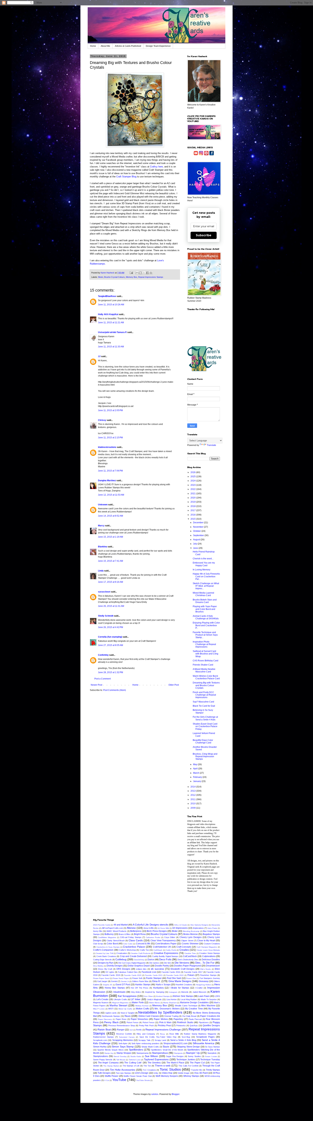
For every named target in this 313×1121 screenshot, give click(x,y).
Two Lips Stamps (123, 1073)
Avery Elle (97, 931)
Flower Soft (137, 978)
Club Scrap (98, 944)
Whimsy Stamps (191, 1076)
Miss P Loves (99, 1009)
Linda (101, 570)
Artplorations (198, 928)
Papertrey (178, 1019)
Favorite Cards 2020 (132, 975)
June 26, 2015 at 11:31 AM (111, 606)
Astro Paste (212, 928)
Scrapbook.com (100, 1040)
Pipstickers (204, 1022)
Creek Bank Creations (106, 956)
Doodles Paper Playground (187, 965)
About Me (105, 46)
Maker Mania (154, 1003)
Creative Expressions (166, 953)
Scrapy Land (160, 1040)
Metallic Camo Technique (186, 1005)
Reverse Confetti (124, 1034)
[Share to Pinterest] (151, 273)
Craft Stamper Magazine (207, 947)
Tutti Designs (104, 1073)
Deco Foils (165, 959)
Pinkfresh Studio (185, 1022)
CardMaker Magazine (107, 937)
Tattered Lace (135, 1060)
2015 (193, 519)
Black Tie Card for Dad (204, 706)
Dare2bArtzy (139, 960)
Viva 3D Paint (201, 1073)
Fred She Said (174, 978)
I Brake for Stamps (179, 988)
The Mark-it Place (175, 1062)
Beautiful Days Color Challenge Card (203, 741)
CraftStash (157, 950)
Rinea (162, 1034)
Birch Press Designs (157, 931)
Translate (211, 445)
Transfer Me (196, 1070)
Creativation (121, 953)
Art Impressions (179, 928)
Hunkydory (158, 988)
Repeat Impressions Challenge (163, 1029)
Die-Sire (167, 963)
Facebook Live (149, 972)
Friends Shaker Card (203, 665)
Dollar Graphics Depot (139, 965)
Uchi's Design (141, 1073)
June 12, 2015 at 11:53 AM (111, 495)
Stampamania (142, 1053)
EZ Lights (110, 972)
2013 (193, 791)
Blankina (102, 546)
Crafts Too (144, 950)
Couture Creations (212, 944)
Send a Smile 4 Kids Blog (183, 1040)
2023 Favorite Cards (101, 925)
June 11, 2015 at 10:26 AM (111, 304)
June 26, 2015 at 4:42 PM (110, 627)
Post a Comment (102, 678)
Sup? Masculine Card (203, 701)
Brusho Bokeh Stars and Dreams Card (205, 601)
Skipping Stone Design (188, 1046)
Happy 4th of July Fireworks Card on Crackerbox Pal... (206, 576)
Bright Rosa (140, 934)
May (195, 764)
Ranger (120, 1029)
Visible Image (183, 1073)
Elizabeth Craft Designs (183, 969)
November (198, 527)
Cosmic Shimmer (190, 943)
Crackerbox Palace (134, 946)
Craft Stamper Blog (126, 176)
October (197, 531)
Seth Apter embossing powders (145, 1043)
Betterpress (135, 931)
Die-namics (154, 963)
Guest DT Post (123, 984)
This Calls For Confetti (188, 1066)
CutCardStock (190, 956)
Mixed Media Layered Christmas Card (203, 594)
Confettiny (103, 655)
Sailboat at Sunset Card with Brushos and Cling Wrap (205, 654)
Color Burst (112, 943)
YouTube (119, 1080)
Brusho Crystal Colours (114, 277)
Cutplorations (208, 956)
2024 (193, 480)
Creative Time (190, 953)
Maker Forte (138, 1002)
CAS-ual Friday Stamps (130, 937)
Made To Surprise (209, 999)
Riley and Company (146, 1034)
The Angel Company (108, 1062)
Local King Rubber (189, 999)
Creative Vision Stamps (209, 953)
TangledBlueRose (107, 296)
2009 (193, 808)
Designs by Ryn (105, 963)
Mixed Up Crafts (125, 1009)
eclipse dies (141, 969)
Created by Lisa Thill (104, 953)
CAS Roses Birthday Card (205, 660)
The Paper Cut (197, 1062)
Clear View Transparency (163, 940)
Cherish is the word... (203, 558)
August (197, 539)
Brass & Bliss (124, 934)
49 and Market (121, 925)
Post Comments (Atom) (114, 690)
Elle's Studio (205, 969)
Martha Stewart (118, 1005)
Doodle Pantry (162, 965)
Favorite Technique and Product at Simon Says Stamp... (205, 635)
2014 (193, 786)
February (198, 777)
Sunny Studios (194, 1056)
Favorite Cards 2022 (175, 975)
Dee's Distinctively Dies (188, 959)
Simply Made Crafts (150, 1047)
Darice (151, 959)
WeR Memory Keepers (167, 1076)
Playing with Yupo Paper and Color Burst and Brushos (205, 609)
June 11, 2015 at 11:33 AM (111, 346)
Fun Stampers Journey (210, 978)
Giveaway (203, 981)
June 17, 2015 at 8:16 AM (110, 582)
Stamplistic (212, 1053)
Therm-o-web (162, 1065)
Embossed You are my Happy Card (204, 564)
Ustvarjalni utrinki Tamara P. (112, 332)
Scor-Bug (186, 1037)
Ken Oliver (148, 996)
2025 (193, 476)
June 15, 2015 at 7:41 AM (110, 561)
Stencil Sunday (120, 1056)
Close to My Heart (206, 940)
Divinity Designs (115, 965)
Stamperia (178, 1053)
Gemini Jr (125, 981)
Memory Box (131, 277)
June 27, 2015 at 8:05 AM (110, 645)
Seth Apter (123, 1043)
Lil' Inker (136, 999)
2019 (193, 502)
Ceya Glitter (169, 937)
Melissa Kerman (142, 1006)
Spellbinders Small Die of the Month (167, 1050)
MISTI (111, 1009)
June (196, 548)
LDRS (217, 996)
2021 (193, 493)
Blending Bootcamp (191, 931)
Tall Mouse (120, 1060)
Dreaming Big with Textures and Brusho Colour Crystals (206, 685)
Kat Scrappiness (127, 996)
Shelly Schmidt (105, 616)
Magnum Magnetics (120, 1003)
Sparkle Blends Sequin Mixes (110, 1050)
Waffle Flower (111, 1076)
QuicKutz (194, 1025)
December (198, 522)
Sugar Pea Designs (175, 1056)
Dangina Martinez (107, 480)
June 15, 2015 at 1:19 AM (110, 537)
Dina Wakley (98, 966)
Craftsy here (156, 166)
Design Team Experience (158, 46)
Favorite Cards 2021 (153, 975)
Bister (100, 277)
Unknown (103, 504)
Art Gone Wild (163, 928)
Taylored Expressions (156, 1059)
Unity (156, 1073)
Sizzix (166, 1046)
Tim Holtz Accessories (122, 1069)
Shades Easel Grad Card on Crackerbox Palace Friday (205, 726)
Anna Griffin (148, 928)
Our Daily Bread (189, 1016)
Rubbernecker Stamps (103, 1037)
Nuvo (128, 1015)
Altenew (131, 927)
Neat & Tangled (127, 1013)
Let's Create (102, 999)
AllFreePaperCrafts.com (112, 928)
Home (93, 46)
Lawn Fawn (204, 996)
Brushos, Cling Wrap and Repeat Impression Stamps (205, 756)
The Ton (147, 1066)
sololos (154, 1094)
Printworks (181, 1025)
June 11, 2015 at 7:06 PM (110, 470)
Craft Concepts (183, 947)
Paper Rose (121, 1019)
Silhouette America (203, 1043)
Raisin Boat (104, 1029)
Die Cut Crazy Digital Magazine (132, 963)
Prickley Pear (164, 1025)
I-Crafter (199, 988)
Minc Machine (208, 1005)
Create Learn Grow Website (208, 950)
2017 (193, 510)
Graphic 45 (107, 985)
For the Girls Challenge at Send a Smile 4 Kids (205, 718)
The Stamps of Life (131, 1066)
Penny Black (111, 1022)
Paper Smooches (139, 1019)
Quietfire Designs (211, 1025)
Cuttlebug (120, 959)
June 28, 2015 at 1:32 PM (110, 672)
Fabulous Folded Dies (128, 972)
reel (131, 1030)
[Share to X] (144, 273)
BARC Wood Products (116, 931)
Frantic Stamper (154, 978)
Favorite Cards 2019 (110, 975)
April (195, 768)
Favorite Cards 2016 (171, 972)
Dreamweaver (213, 965)
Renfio (139, 1030)
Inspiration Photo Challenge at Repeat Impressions (204, 644)
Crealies (184, 949)
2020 (193, 497)
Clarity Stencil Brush (116, 940)
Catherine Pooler (153, 937)
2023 (193, 485)
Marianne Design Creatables (194, 1002)
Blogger (175, 1094)
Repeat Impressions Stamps (150, 277)
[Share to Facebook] (147, 273)
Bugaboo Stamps (211, 934)
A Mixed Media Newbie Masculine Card (204, 670)
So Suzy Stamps (212, 1047)
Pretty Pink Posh (146, 1025)
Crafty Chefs (171, 950)
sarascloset (104, 591)
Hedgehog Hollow (203, 985)
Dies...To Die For (204, 962)
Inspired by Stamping (154, 992)
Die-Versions (182, 962)
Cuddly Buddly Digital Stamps (165, 956)
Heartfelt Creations (184, 984)
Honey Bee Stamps (115, 988)
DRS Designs (123, 969)
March (196, 773)
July (195, 543)
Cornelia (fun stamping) (110, 637)
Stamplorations (100, 1056)
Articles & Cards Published (128, 46)
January (197, 781)
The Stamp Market (111, 1066)
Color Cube (127, 944)
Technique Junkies (185, 1059)
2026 (193, 472)
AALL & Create (180, 925)
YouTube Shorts (143, 1080)
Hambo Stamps (142, 984)
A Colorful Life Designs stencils (150, 924)
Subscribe (203, 235)
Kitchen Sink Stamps (183, 996)
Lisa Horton (171, 999)
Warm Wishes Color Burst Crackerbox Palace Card (206, 677)
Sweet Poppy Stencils (102, 1059)
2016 (193, 514)
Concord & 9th (143, 943)
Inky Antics (136, 992)
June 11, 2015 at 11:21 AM (111, 322)
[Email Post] (131, 273)
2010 (193, 803)
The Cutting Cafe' (133, 1062)
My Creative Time (194, 1008)
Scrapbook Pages (205, 1037)
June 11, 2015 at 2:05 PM (110, 410)
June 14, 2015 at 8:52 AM (110, 516)
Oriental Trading (171, 1016)
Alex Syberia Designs (199, 925)
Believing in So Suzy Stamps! (203, 711)
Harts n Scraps (163, 984)
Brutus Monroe (190, 934)
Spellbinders (136, 1049)
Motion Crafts (142, 1008)
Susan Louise (211, 1056)
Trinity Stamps (213, 1070)
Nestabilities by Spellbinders (160, 1012)
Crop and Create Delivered (133, 956)
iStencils (184, 992)
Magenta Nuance (100, 1002)
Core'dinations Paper (165, 943)
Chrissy (102, 420)
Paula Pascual (195, 1019)
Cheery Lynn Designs (191, 937)
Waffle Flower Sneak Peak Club (138, 1076)
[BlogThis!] (140, 273)
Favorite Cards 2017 (193, 972)
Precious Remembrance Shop (121, 1025)
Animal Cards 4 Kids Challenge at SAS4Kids (206, 617)
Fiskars (191, 975)
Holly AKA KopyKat (108, 314)
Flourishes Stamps (208, 975)
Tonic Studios (170, 1069)
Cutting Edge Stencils (102, 959)
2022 (193, 489)
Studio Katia (135, 1056)
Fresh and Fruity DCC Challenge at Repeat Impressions (204, 695)
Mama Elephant (170, 1003)
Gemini (114, 981)
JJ (99, 356)
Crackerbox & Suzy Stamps (108, 947)
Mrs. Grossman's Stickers (167, 1008)
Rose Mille (174, 1034)
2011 (193, 799)
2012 (193, 795)
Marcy (101, 525)
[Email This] (137, 273)
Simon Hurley (100, 1046)
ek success (157, 968)
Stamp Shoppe (123, 1053)
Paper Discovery (105, 1019)
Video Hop (167, 1073)
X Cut (106, 1080)
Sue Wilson (151, 1056)
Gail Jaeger (102, 981)
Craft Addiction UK (162, 947)
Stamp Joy (108, 1053)
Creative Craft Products (140, 953)
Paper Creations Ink (210, 1016)
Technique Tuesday (210, 1059)
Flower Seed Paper (121, 978)
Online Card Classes (148, 1016)
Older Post (173, 685)
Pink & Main (165, 1022)
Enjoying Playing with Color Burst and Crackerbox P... (206, 625)
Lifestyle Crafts (120, 999)
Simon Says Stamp (123, 1046)
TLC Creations (149, 1070)
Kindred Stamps (163, 996)
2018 (193, 506)
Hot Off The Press (139, 988)
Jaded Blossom (199, 992)
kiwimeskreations (107, 447)
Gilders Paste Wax (140, 981)
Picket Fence (132, 1022)
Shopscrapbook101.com (175, 1043)
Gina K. (156, 981)
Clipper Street (187, 940)
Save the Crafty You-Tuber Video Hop (157, 1037)
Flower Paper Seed (101, 978)
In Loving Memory (201, 569)
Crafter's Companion (103, 950)
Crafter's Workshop (127, 950)
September (199, 535)
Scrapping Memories (122, 1040)
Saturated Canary (127, 1037)
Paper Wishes (161, 1019)
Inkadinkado (119, 992)
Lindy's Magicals (154, 999)
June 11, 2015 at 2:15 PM (110, 437)
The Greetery (154, 1062)
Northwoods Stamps (111, 1016)
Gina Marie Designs (179, 981)
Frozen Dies (191, 978)
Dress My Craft (105, 969)
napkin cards (111, 1013)
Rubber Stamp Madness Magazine (200, 1034)
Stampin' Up (193, 1052)
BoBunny (109, 934)
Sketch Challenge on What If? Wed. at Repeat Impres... (206, 586)
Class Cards (136, 940)
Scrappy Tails (144, 1040)
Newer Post (96, 685)
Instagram (173, 992)
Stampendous (160, 1052)
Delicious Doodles (211, 959)
